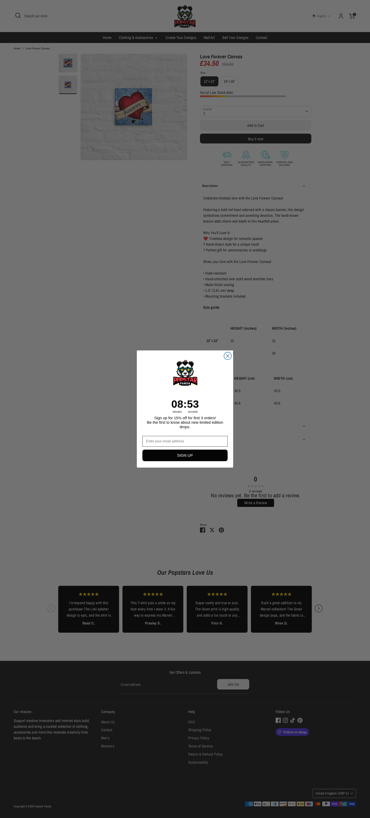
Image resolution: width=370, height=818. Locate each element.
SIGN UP (185, 455)
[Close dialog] (227, 356)
